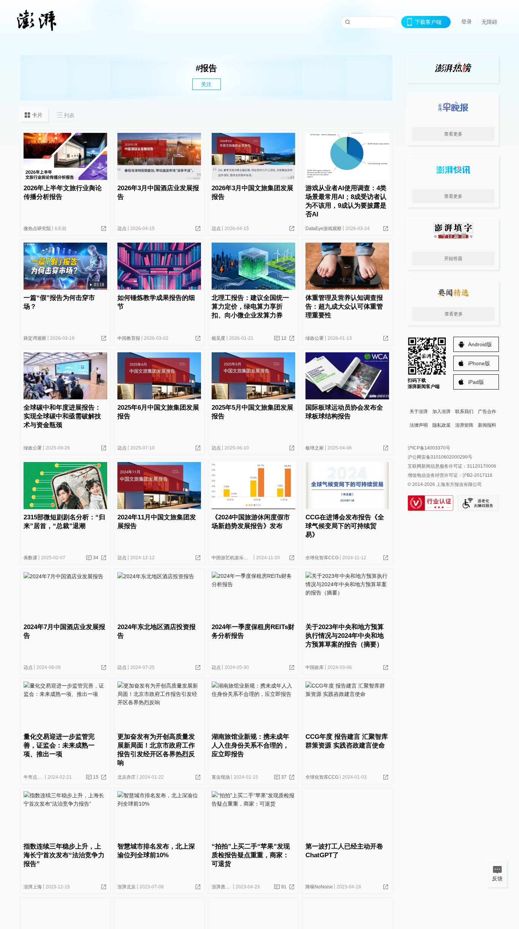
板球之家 (314, 448)
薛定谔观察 (35, 338)
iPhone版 (479, 363)
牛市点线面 (35, 777)
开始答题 (453, 258)
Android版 (480, 344)
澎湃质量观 (223, 887)
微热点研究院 (37, 228)
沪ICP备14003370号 (429, 448)
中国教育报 (128, 338)
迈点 (122, 228)
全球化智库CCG (322, 557)
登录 (466, 22)
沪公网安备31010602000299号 (440, 457)
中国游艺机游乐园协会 (234, 557)
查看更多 (453, 134)
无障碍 (489, 22)
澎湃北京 (126, 887)
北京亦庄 (126, 777)
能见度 (218, 338)
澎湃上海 (33, 887)
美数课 (30, 557)
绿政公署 (314, 338)
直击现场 (221, 777)
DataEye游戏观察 (323, 228)
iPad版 (476, 382)
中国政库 (314, 667)
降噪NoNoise (319, 887)
